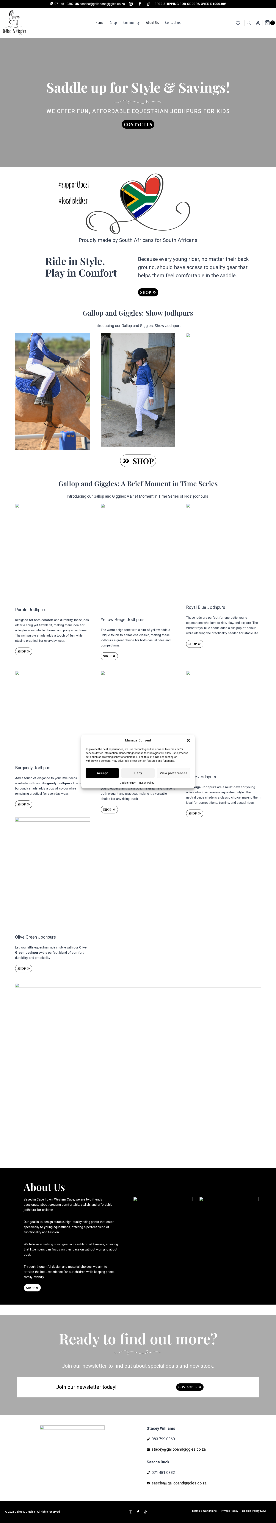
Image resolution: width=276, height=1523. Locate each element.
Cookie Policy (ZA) (254, 1510)
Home (100, 23)
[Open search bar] (249, 23)
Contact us (172, 23)
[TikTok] (148, 4)
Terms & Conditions (204, 1510)
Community (131, 23)
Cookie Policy (128, 782)
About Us (152, 23)
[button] (188, 740)
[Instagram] (131, 4)
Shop (113, 23)
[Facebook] (140, 4)
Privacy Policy (146, 782)
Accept (102, 773)
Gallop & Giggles (25, 1511)
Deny (138, 773)
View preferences (173, 773)
